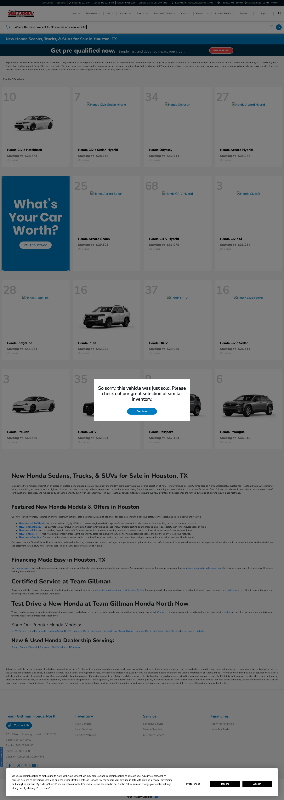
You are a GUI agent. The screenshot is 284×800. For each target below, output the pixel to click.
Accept (257, 784)
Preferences (193, 784)
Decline (225, 784)
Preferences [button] (43, 788)
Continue (142, 411)
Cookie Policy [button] (125, 784)
